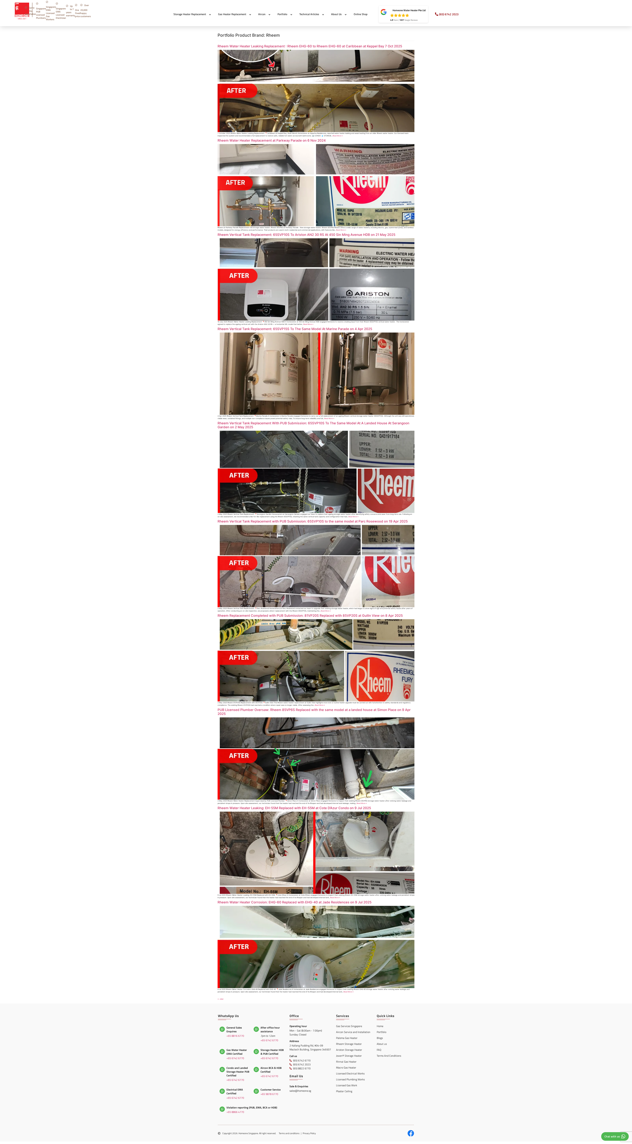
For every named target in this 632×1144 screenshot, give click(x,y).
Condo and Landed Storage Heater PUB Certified (237, 1071)
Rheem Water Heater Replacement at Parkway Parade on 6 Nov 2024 (272, 140)
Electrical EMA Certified (234, 1091)
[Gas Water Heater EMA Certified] (222, 1051)
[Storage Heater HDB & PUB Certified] (256, 1051)
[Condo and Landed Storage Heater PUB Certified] (222, 1069)
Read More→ (338, 136)
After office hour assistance (270, 1029)
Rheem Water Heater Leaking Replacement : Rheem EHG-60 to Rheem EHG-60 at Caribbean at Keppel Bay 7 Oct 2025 (310, 46)
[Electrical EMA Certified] (222, 1091)
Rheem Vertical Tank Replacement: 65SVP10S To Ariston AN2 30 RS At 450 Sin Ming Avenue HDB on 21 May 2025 (306, 235)
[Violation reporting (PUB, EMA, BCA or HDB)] (222, 1109)
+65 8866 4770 (235, 1112)
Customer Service (271, 1090)
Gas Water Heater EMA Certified (236, 1052)
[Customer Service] (256, 1091)
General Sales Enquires (234, 1029)
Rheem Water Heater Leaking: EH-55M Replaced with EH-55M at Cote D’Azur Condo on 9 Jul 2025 (294, 808)
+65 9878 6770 (269, 1094)
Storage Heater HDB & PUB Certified (272, 1052)
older (221, 999)
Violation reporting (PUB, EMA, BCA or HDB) (251, 1107)
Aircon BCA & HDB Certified (271, 1070)
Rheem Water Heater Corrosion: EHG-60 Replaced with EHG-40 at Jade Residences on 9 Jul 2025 (294, 902)
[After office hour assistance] (256, 1029)
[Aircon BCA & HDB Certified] (256, 1069)
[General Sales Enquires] (222, 1029)
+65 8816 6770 (235, 1036)
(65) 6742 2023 (449, 14)
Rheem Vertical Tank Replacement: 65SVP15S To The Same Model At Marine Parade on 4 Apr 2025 (295, 329)
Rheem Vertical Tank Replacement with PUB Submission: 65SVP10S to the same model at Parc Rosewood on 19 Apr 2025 (313, 521)
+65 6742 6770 (269, 1040)
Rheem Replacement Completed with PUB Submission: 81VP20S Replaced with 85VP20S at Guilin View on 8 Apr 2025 (310, 616)
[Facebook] (411, 1133)
